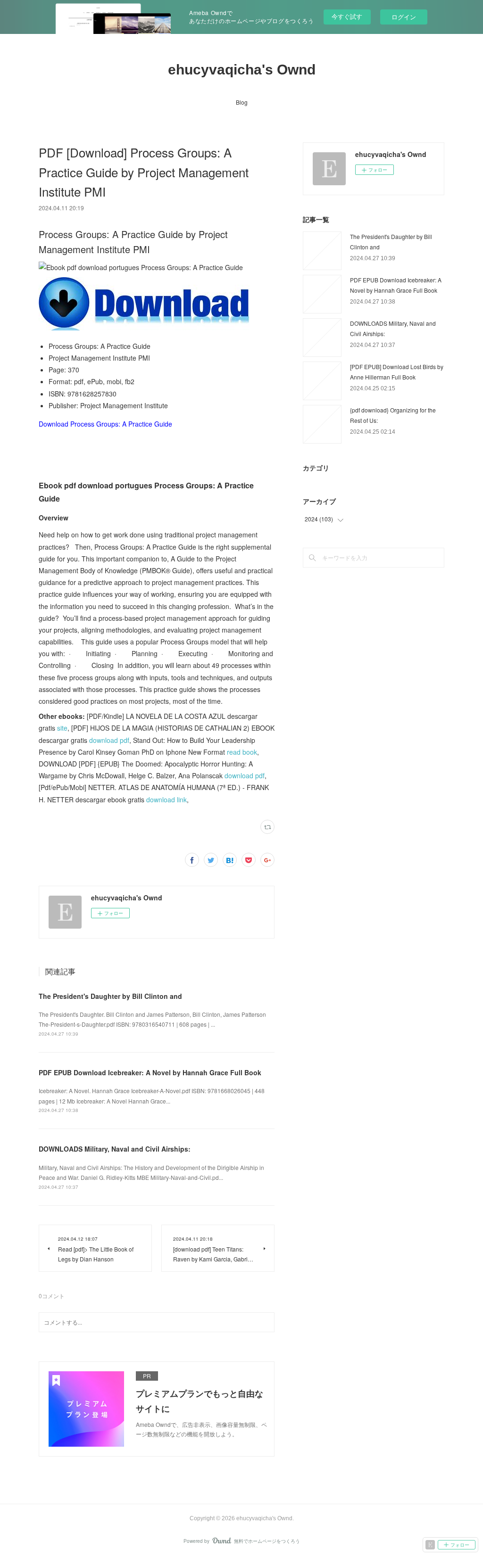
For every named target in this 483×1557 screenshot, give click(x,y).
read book (242, 752)
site (62, 728)
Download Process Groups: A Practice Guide (105, 423)
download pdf (109, 740)
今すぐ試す (347, 16)
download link (166, 799)
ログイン (403, 16)
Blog (242, 102)
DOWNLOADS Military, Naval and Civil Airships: (115, 1148)
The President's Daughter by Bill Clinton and (110, 996)
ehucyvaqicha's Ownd (242, 69)
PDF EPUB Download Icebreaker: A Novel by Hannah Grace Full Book (150, 1072)
